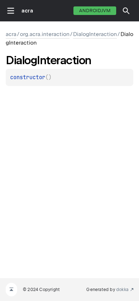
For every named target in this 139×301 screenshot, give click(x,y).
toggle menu (11, 11)
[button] (126, 11)
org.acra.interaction (45, 34)
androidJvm (94, 10)
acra (27, 10)
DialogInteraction (95, 34)
